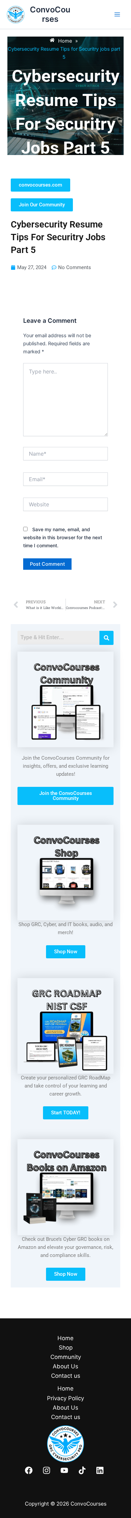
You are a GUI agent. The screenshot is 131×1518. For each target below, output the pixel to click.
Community (65, 1357)
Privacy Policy (65, 1398)
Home (65, 1338)
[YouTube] (64, 1470)
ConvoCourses (50, 14)
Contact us (65, 1375)
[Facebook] (29, 1470)
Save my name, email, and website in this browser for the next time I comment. (62, 537)
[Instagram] (46, 1470)
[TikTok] (82, 1470)
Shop (66, 1347)
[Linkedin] (100, 1470)
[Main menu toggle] (117, 14)
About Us (65, 1366)
